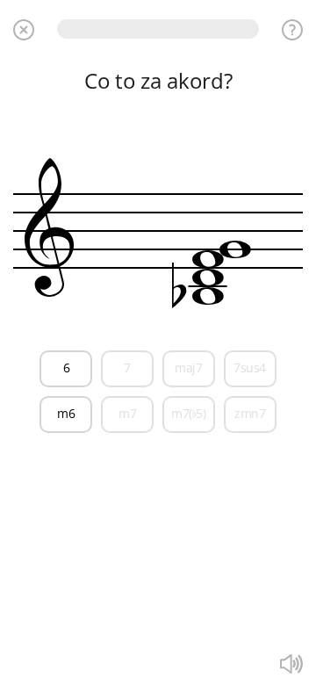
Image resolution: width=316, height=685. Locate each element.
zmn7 (249, 413)
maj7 (188, 367)
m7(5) (188, 413)
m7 (127, 413)
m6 (66, 413)
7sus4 (249, 367)
